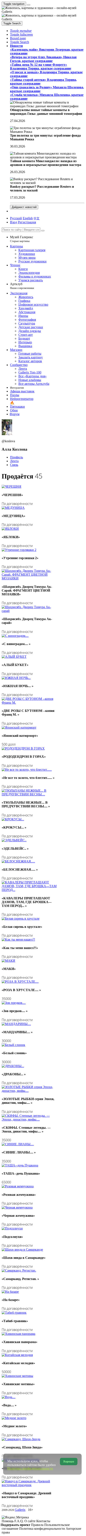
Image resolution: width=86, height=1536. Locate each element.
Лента (14, 461)
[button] (21, 30)
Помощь (8, 1521)
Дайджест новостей (24, 207)
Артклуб (22, 286)
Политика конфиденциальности (42, 1528)
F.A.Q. (19, 1521)
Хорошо (68, 1461)
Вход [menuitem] (13, 222)
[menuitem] (36, 218)
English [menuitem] (28, 218)
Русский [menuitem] (16, 218)
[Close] (42, 230)
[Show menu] (28, 4)
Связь (14, 465)
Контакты (43, 1521)
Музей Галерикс (21, 239)
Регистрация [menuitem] (27, 222)
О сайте (30, 1521)
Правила (37, 1525)
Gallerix (20, 1509)
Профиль (16, 457)
